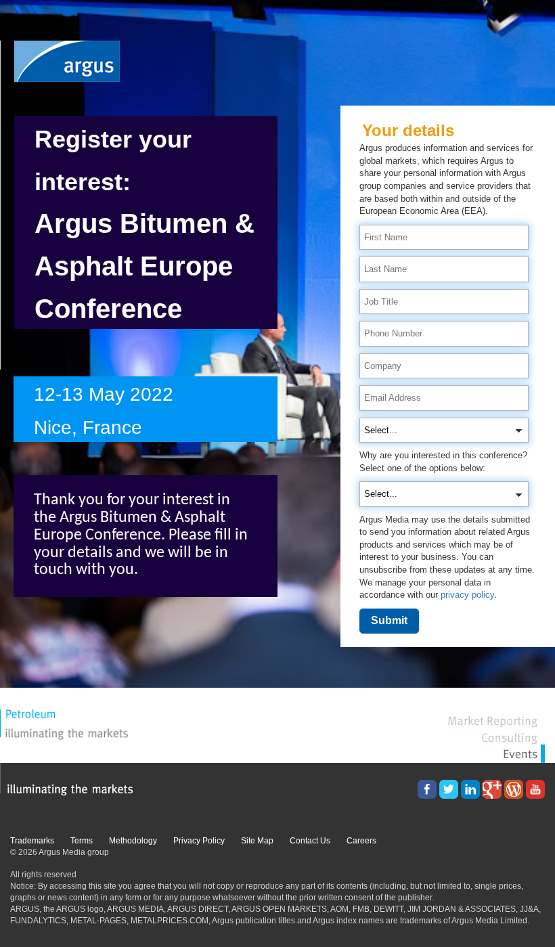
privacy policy (467, 595)
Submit (389, 620)
